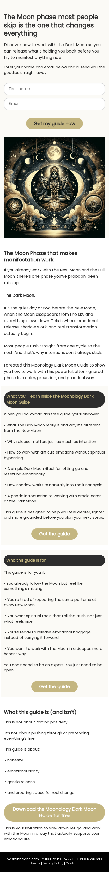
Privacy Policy (53, 863)
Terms (35, 863)
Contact (72, 863)
